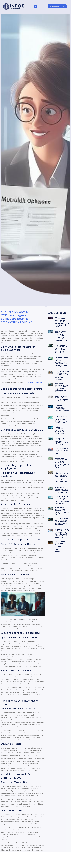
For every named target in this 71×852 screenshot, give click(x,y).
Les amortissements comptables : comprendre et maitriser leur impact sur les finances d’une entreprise (61, 477)
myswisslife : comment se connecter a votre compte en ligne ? (62, 511)
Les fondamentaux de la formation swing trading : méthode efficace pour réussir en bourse (62, 322)
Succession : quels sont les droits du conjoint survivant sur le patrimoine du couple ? (61, 546)
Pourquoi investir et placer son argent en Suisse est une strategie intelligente (62, 500)
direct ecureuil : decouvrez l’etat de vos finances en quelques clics (62, 489)
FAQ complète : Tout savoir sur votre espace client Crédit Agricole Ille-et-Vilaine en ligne (61, 349)
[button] (35, 6)
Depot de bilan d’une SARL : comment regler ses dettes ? (61, 398)
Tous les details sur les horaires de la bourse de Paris (61, 451)
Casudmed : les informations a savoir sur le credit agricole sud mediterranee (62, 419)
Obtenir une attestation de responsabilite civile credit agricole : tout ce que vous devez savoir (62, 463)
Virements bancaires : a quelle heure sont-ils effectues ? (62, 408)
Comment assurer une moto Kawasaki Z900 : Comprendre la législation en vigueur (62, 388)
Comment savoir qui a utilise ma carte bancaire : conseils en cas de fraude (61, 521)
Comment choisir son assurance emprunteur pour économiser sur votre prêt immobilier (62, 375)
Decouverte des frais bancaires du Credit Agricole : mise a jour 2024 (61, 441)
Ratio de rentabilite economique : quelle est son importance (60, 430)
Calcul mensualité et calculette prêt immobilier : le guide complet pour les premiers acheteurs (62, 533)
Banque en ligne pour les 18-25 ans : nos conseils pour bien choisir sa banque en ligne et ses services (61, 362)
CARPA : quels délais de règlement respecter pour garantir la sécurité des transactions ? (61, 336)
